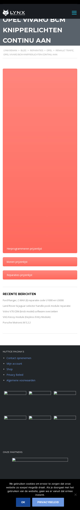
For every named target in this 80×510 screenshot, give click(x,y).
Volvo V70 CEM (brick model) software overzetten (30, 311)
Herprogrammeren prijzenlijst (24, 248)
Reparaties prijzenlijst (19, 275)
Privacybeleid (48, 502)
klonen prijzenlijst (17, 262)
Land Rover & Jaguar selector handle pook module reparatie (37, 305)
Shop (10, 369)
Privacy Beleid (15, 374)
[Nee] (75, 494)
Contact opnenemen (19, 358)
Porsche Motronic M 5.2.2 (17, 322)
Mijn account (14, 363)
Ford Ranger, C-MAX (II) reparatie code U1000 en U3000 (33, 300)
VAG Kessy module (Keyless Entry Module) (26, 317)
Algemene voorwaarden (21, 380)
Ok (23, 502)
